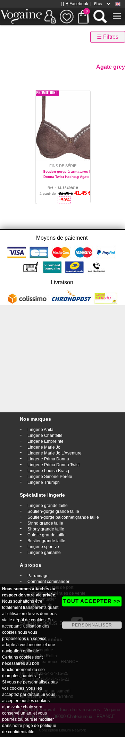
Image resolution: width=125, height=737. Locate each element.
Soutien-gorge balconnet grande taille (63, 517)
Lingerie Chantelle (44, 435)
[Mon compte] (50, 16)
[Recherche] (100, 16)
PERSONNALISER (92, 625)
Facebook (78, 3)
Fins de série (62, 166)
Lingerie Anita (40, 429)
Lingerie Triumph (43, 482)
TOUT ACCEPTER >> (91, 601)
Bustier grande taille (46, 540)
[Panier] (83, 16)
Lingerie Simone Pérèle (49, 476)
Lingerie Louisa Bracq (48, 470)
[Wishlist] (67, 16)
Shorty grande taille (45, 529)
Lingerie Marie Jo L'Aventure (54, 453)
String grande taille (45, 523)
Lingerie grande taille (47, 505)
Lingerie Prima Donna (48, 459)
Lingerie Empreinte (45, 441)
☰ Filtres (107, 37)
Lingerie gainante (44, 552)
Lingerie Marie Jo (43, 447)
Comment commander (48, 581)
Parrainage (38, 575)
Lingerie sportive (43, 546)
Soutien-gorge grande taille (53, 511)
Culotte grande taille (46, 535)
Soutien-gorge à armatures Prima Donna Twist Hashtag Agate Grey (71, 174)
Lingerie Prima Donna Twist (53, 464)
